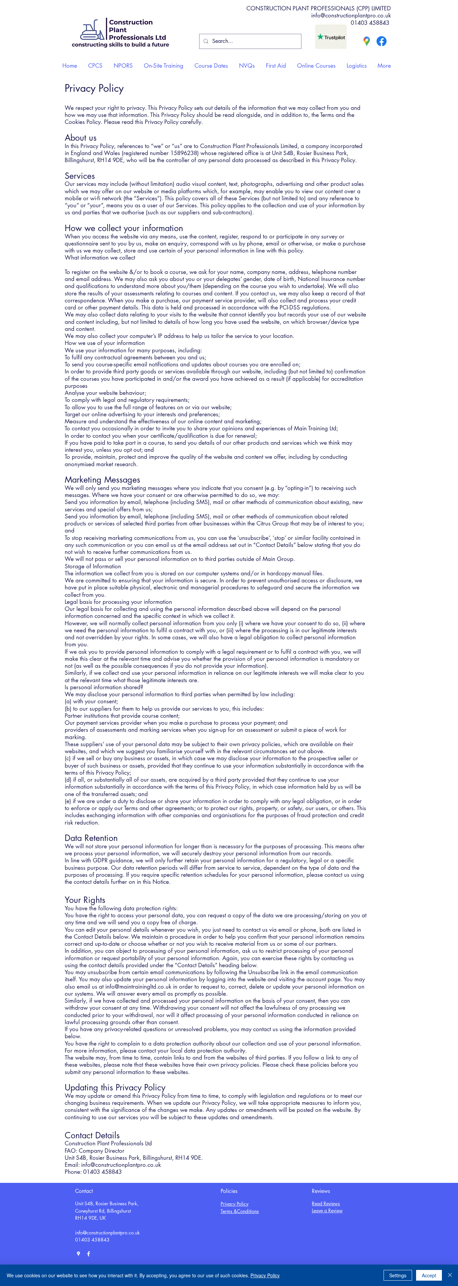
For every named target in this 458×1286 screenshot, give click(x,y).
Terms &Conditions (240, 1211)
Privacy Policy (234, 1204)
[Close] (450, 1275)
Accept (429, 1275)
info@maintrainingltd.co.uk (138, 986)
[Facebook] (381, 41)
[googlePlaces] (78, 1254)
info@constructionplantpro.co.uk (351, 15)
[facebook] (88, 1254)
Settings (397, 1275)
